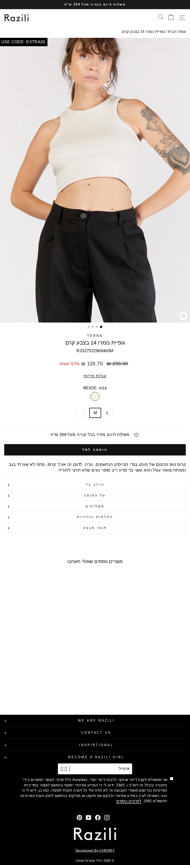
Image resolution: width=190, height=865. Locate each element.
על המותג (95, 495)
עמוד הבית (177, 31)
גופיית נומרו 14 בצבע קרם (143, 31)
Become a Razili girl (96, 757)
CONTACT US (96, 733)
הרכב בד (95, 484)
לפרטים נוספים (128, 801)
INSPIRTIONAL (96, 745)
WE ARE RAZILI (96, 720)
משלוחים (95, 506)
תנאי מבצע (95, 528)
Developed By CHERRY (95, 850)
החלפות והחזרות (95, 517)
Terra (95, 336)
